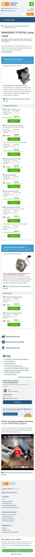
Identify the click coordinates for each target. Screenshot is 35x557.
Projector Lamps (8, 26)
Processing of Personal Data (10, 532)
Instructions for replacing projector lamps (16, 368)
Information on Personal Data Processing (16, 359)
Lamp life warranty (7, 501)
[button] (17, 554)
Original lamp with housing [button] (12, 109)
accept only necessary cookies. (22, 545)
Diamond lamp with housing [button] (13, 158)
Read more (4, 547)
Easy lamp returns (7, 516)
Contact (4, 528)
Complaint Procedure (10, 374)
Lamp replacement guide (9, 505)
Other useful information (24, 377)
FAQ (3, 499)
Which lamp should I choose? (10, 507)
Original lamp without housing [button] (13, 297)
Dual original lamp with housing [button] (14, 125)
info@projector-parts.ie (9, 10)
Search (30, 14)
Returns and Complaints (9, 514)
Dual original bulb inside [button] (12, 191)
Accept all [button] (17, 550)
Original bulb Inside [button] (10, 175)
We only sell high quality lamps (13, 366)
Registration (31, 10)
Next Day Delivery (9, 361)
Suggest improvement (10, 414)
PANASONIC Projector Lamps (21, 26)
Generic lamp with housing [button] (12, 207)
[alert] (17, 547)
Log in (32, 8)
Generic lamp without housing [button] (13, 313)
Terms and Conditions (8, 518)
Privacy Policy (6, 530)
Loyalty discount (6, 503)
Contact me (17, 402)
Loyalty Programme (10, 363)
